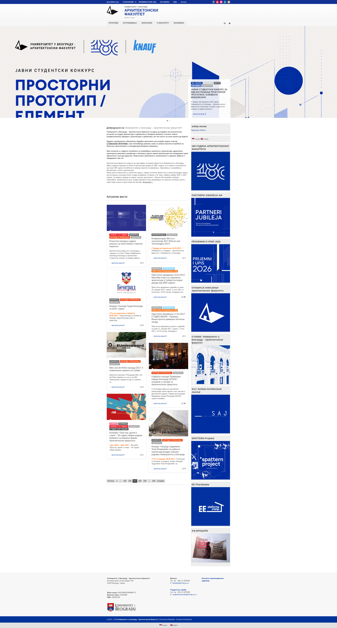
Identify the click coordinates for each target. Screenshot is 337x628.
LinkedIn (225, 2)
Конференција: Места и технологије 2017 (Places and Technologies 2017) (166, 241)
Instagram (228, 2)
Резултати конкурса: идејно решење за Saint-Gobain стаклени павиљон (125, 244)
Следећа (160, 481)
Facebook (213, 2)
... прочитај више (197, 114)
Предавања (168, 268)
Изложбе (123, 424)
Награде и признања (119, 237)
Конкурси (134, 235)
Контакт (184, 2)
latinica (203, 130)
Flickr (221, 2)
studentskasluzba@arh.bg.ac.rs (184, 595)
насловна (196, 86)
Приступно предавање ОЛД (164, 271)
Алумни (113, 424)
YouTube (217, 2)
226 (129, 481)
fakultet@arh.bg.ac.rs (180, 583)
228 (139, 481)
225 (124, 481)
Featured (208, 83)
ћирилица (195, 130)
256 (153, 481)
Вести (217, 83)
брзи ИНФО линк (113, 2)
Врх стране (223, 619)
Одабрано (207, 86)
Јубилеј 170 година (119, 235)
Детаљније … (148, 182)
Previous (111, 481)
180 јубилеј (197, 83)
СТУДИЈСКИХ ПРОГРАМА (117, 144)
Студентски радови (119, 429)
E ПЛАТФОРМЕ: (128, 2)
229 (144, 481)
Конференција (159, 235)
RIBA (175, 2)
